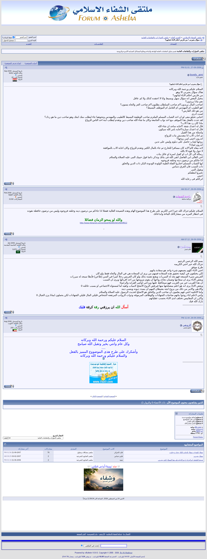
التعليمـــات (98, 44)
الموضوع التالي (97, 396)
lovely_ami (196, 74)
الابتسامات (199, 429)
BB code (198, 427)
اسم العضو (32, 37)
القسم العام (176, 37)
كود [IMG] (199, 431)
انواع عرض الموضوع (13, 63)
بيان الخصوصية (92, 534)
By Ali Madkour (126, 553)
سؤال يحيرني (198, 456)
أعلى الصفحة (81, 534)
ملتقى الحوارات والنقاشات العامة (155, 37)
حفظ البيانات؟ (7, 38)
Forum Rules (198, 437)
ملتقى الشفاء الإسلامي (192, 37)
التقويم (29, 44)
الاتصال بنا (126, 534)
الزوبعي (187, 325)
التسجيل (173, 44)
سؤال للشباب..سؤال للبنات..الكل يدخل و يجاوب (186, 452)
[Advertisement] (103, 516)
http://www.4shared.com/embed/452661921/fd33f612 (103, 223)
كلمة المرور (32, 40)
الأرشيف (102, 534)
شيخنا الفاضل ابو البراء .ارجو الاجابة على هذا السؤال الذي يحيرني (180, 460)
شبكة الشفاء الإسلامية (114, 534)
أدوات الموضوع (31, 63)
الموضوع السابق (109, 396)
